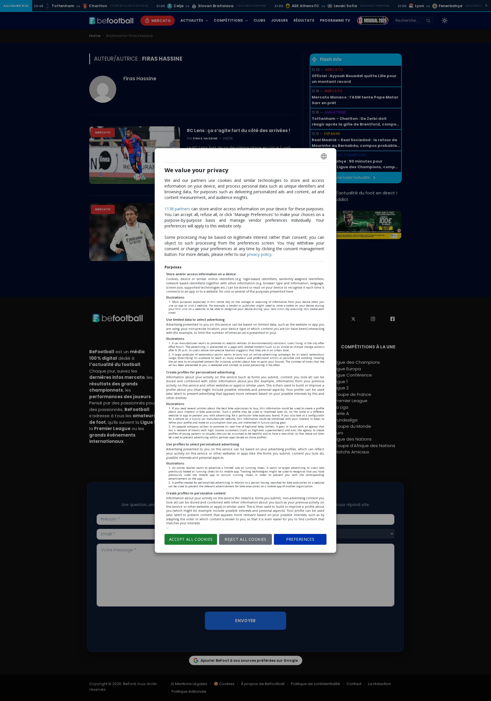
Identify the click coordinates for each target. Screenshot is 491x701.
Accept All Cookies (191, 539)
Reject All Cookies (245, 539)
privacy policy (259, 254)
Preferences (300, 539)
